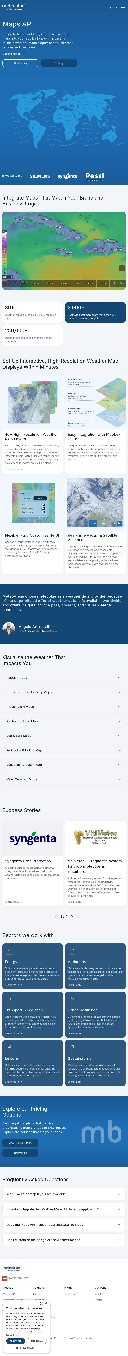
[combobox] (41, 1303)
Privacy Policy (53, 1338)
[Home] (13, 7)
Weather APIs (9, 1294)
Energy (37, 1294)
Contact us (20, 63)
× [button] (45, 1303)
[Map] (64, 251)
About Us (99, 1294)
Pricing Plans (70, 1294)
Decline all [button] (36, 1341)
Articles (98, 1299)
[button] (113, 7)
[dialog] (26, 1326)
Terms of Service (73, 1338)
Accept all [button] (16, 1341)
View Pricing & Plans (20, 1142)
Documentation (11, 53)
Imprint (89, 1338)
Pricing (59, 63)
